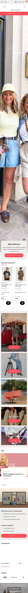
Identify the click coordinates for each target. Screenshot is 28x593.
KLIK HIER (14, 420)
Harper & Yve (4, 282)
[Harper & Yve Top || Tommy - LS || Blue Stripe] (21, 274)
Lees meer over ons (14, 535)
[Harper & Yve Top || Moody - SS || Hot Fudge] (7, 274)
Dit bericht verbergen (14, 588)
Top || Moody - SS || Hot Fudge (6, 285)
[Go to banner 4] (14, 416)
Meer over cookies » (14, 591)
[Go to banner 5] (14, 436)
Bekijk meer (4, 265)
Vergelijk (5, 290)
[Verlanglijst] (23, 2)
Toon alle (3, 485)
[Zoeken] (25, 6)
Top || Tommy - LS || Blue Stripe (20, 285)
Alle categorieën (5, 566)
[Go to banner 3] (14, 392)
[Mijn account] (20, 2)
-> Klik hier (18, 13)
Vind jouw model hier (14, 371)
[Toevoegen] (8, 303)
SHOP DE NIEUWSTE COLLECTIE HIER (14, 255)
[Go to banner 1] (14, 332)
